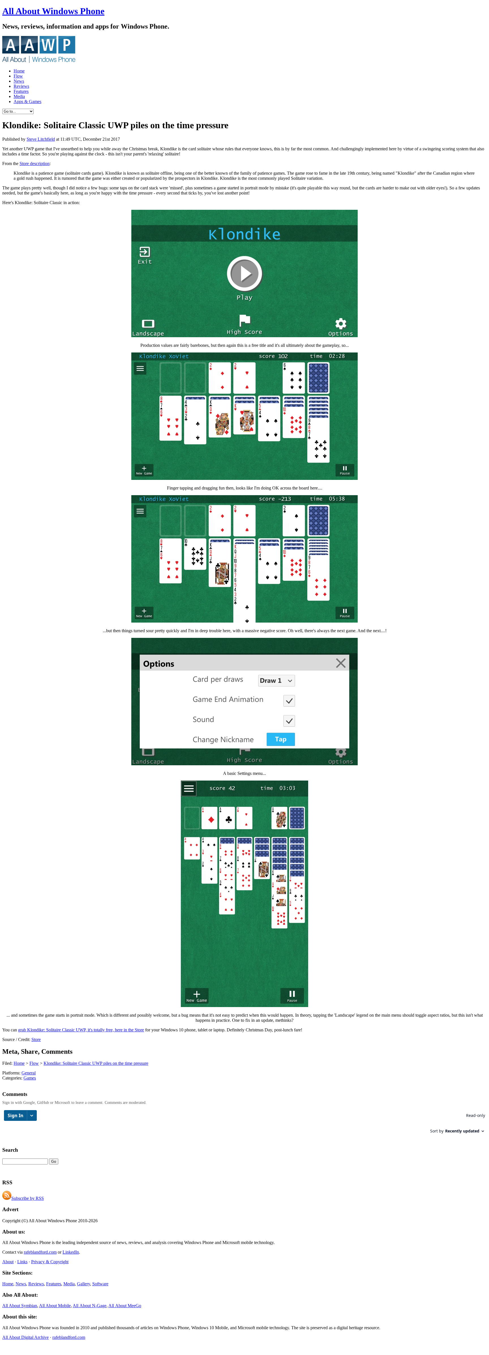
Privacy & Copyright (49, 1261)
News (19, 81)
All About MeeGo (124, 1305)
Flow (18, 76)
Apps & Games (27, 101)
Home (19, 71)
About (8, 1261)
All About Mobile (55, 1305)
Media (19, 96)
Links (22, 1261)
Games (29, 1078)
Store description (35, 163)
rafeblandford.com (40, 1252)
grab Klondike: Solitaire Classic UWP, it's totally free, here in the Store (81, 1029)
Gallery (83, 1283)
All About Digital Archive (25, 1337)
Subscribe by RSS (27, 1198)
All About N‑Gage (89, 1305)
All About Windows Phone (53, 11)
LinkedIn (71, 1252)
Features (21, 91)
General (29, 1072)
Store (36, 1039)
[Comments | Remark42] (244, 1124)
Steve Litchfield (41, 139)
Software (100, 1283)
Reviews (21, 86)
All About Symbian (19, 1305)
